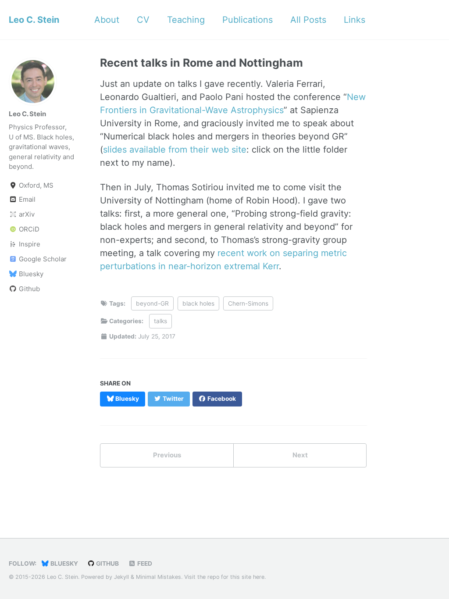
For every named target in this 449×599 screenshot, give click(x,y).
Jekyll (121, 577)
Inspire (28, 244)
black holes (198, 303)
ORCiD (28, 229)
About (106, 19)
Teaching (186, 19)
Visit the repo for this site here (224, 577)
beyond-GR (152, 303)
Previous (167, 455)
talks (160, 320)
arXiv (26, 214)
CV (143, 19)
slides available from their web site (174, 149)
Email (26, 199)
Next (300, 455)
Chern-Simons (248, 303)
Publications (247, 19)
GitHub (107, 563)
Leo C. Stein (34, 19)
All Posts (308, 19)
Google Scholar (42, 259)
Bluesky (30, 274)
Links (354, 19)
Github (28, 289)
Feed (144, 563)
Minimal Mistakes (158, 577)
